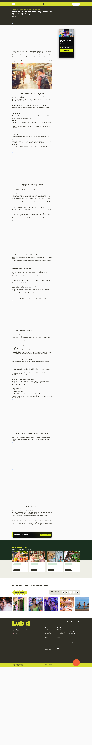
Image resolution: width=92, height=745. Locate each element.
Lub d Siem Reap (16, 522)
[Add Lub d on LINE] (77, 592)
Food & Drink (33, 9)
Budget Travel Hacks (37, 9)
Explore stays (66, 50)
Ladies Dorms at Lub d (72, 635)
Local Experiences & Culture (22, 9)
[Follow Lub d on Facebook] (66, 592)
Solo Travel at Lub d (72, 633)
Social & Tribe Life (28, 9)
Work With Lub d (47, 648)
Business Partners (48, 649)
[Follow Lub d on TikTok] (70, 592)
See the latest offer (44, 534)
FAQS (58, 648)
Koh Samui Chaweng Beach (49, 632)
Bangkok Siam (47, 629)
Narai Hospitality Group (20, 665)
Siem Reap (46, 637)
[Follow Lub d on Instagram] (63, 592)
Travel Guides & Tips (15, 9)
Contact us (47, 652)
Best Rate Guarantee (72, 642)
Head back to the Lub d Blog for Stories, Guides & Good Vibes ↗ (22, 549)
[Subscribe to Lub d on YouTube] (73, 592)
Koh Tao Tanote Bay (48, 633)
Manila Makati (47, 636)
